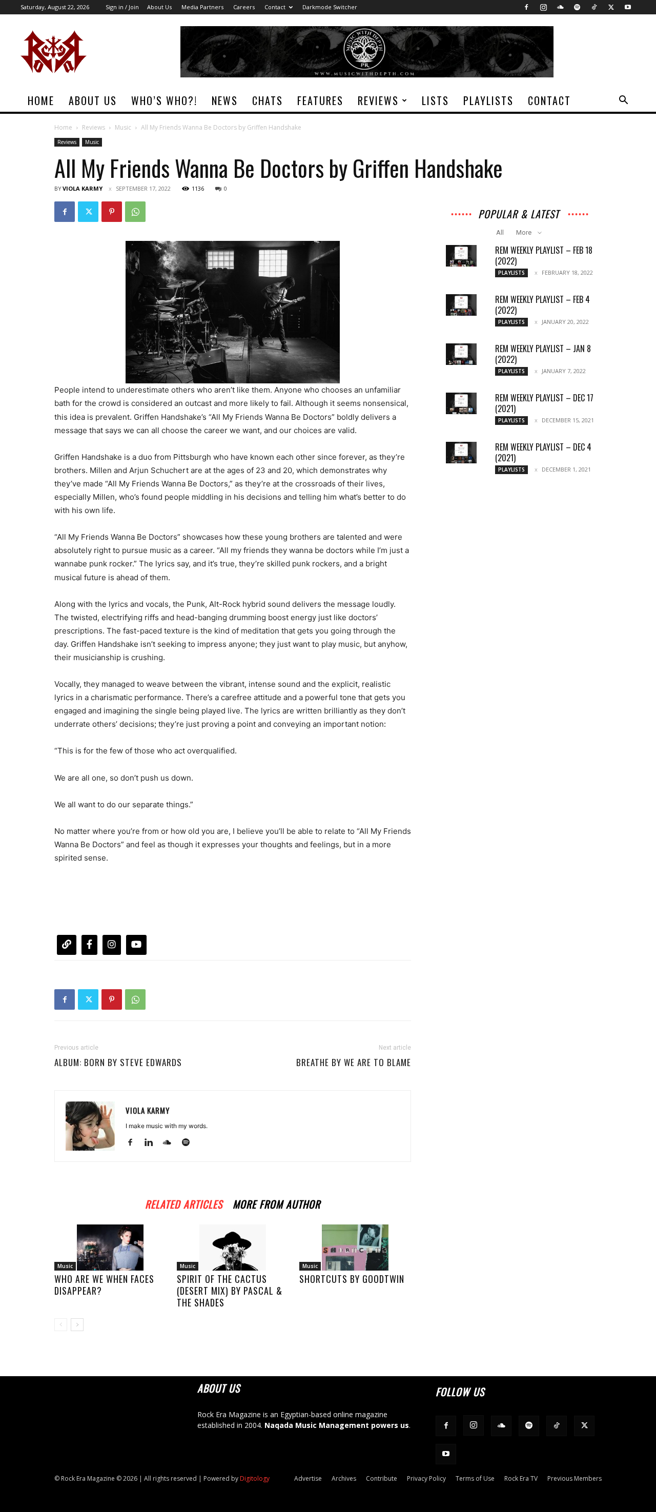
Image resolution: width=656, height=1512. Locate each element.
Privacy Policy (426, 1478)
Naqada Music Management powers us (336, 1425)
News (225, 100)
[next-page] (77, 1324)
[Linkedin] (152, 1143)
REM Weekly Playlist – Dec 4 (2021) (543, 452)
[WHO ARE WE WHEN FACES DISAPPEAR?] (110, 1247)
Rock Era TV (521, 1478)
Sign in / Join (122, 7)
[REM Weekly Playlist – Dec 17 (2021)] (461, 403)
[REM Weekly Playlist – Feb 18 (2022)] (461, 256)
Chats (267, 100)
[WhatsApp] (135, 211)
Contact (274, 7)
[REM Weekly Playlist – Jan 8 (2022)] (461, 354)
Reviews (378, 100)
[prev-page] (60, 1324)
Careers (244, 7)
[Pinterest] (111, 211)
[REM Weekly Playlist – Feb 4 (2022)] (461, 305)
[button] (623, 101)
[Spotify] (577, 7)
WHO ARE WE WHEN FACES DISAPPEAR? (104, 1284)
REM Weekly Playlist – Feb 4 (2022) (542, 304)
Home (41, 100)
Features (320, 100)
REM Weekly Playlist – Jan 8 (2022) (543, 353)
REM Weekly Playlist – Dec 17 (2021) (544, 403)
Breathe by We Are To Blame (353, 1062)
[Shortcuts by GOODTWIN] (355, 1247)
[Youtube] (628, 7)
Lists (435, 100)
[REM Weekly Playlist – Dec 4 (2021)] (461, 452)
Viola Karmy (82, 188)
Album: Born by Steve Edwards (118, 1062)
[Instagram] (543, 7)
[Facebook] (526, 7)
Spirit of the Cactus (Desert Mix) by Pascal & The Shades (229, 1290)
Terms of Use (475, 1478)
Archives (344, 1478)
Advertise (308, 1478)
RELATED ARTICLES (183, 1202)
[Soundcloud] (560, 7)
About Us (159, 7)
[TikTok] (594, 7)
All (500, 232)
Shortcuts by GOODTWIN (351, 1278)
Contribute (381, 1478)
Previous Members (574, 1478)
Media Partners (202, 7)
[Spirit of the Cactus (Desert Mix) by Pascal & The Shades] (233, 1247)
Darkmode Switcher (329, 7)
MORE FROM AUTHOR (276, 1202)
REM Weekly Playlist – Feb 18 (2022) (543, 255)
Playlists (488, 100)
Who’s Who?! (164, 100)
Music (123, 127)
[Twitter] (611, 7)
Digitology (255, 1478)
